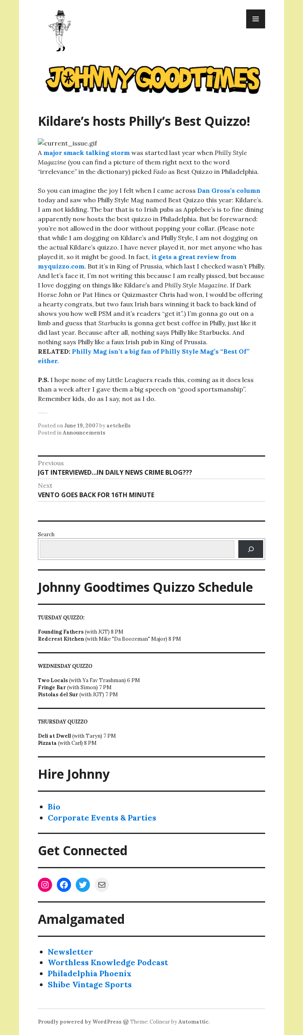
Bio (54, 806)
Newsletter (70, 952)
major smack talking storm (86, 153)
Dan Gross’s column (228, 190)
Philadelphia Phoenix (89, 973)
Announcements (84, 432)
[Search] (250, 549)
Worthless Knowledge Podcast (108, 962)
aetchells (119, 425)
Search (46, 534)
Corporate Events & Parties (102, 817)
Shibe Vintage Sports (90, 984)
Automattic (193, 1021)
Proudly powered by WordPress (80, 1021)
